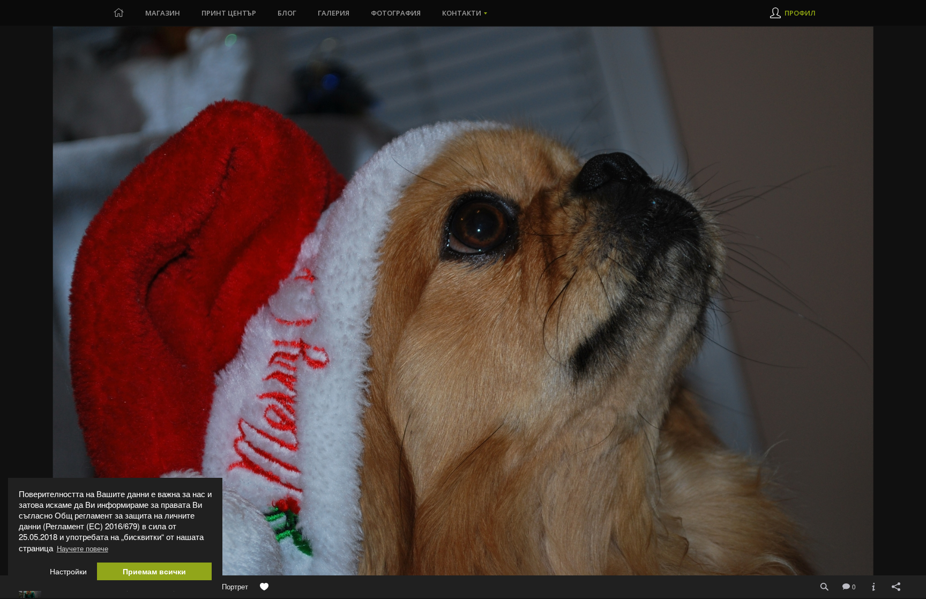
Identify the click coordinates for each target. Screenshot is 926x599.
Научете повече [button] (82, 548)
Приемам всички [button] (154, 571)
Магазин (162, 13)
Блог (287, 13)
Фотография (396, 13)
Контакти (461, 13)
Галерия (333, 13)
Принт (228, 13)
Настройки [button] (68, 571)
